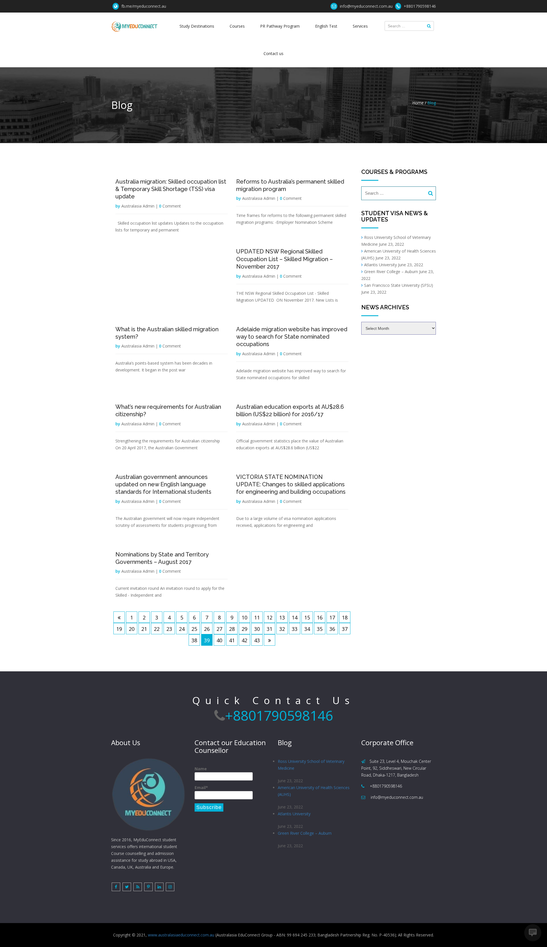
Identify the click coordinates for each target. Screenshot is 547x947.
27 (219, 628)
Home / (419, 102)
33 (294, 628)
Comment (170, 206)
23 (169, 628)
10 (244, 617)
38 (194, 640)
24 (182, 628)
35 (320, 628)
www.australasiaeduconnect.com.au (181, 935)
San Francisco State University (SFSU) (398, 285)
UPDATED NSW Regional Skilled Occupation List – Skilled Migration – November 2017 (284, 259)
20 (131, 628)
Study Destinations (196, 26)
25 (194, 628)
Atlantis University (380, 264)
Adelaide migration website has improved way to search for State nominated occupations (291, 337)
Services (360, 26)
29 (244, 628)
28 (232, 628)
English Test (326, 26)
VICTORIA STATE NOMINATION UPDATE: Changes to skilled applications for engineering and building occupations (291, 484)
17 (332, 617)
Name (201, 768)
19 (119, 628)
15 (307, 617)
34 (307, 628)
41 (232, 640)
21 (144, 628)
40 (219, 640)
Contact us (273, 53)
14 (294, 617)
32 (282, 628)
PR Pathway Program (280, 26)
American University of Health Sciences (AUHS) (314, 791)
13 (282, 617)
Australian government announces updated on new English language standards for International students (163, 484)
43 (257, 640)
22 (157, 628)
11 (257, 617)
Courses (237, 26)
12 (269, 617)
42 (244, 640)
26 (207, 628)
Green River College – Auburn (391, 271)
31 (269, 628)
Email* (201, 787)
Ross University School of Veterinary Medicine (311, 765)
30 (257, 628)
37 (345, 628)
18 (345, 617)
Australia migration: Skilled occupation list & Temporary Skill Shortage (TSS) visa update (170, 189)
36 (332, 628)
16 (320, 617)
